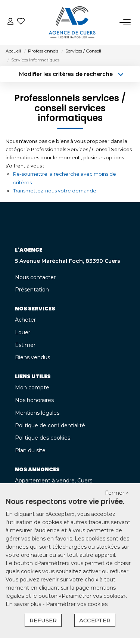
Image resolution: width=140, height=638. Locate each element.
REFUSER (43, 620)
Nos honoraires (34, 400)
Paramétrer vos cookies (77, 604)
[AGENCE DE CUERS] (72, 22)
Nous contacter (35, 277)
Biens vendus (32, 357)
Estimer (25, 345)
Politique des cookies (42, 437)
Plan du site (30, 450)
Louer (22, 332)
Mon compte (32, 387)
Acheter (25, 319)
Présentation (32, 289)
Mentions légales (37, 412)
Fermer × (117, 492)
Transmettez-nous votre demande (54, 191)
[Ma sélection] (21, 22)
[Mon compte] (10, 22)
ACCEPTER (95, 620)
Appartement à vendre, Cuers (53, 480)
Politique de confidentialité (50, 425)
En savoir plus (24, 604)
